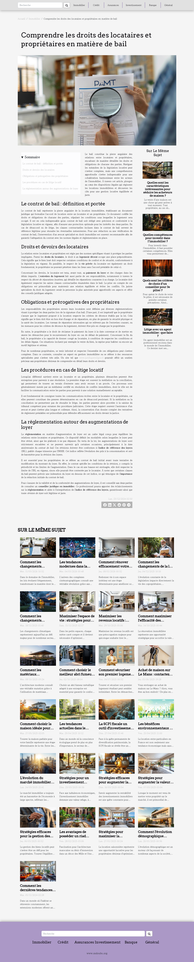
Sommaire (32, 157)
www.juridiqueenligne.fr (91, 357)
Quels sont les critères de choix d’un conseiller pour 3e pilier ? (158, 285)
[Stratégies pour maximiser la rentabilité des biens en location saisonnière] (117, 817)
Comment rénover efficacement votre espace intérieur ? (114, 566)
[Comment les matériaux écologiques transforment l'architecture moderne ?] (38, 655)
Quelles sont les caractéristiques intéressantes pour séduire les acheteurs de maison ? (157, 189)
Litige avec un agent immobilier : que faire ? (158, 333)
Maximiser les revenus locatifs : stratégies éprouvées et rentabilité (115, 622)
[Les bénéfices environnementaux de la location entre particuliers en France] (156, 709)
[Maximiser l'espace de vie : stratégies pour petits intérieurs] (77, 601)
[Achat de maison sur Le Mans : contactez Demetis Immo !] (156, 655)
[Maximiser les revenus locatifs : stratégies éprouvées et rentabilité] (117, 601)
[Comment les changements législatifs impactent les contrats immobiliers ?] (38, 547)
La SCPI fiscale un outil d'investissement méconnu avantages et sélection (116, 730)
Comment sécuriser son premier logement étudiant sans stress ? (116, 674)
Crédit (96, 5)
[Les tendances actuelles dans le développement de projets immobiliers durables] (77, 709)
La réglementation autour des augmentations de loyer (50, 188)
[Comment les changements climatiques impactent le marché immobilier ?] (38, 601)
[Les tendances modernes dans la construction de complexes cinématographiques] (77, 547)
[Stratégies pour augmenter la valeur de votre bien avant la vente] (156, 763)
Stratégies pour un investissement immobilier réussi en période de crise (76, 784)
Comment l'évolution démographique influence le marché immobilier (155, 838)
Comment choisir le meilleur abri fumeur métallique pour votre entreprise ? (77, 676)
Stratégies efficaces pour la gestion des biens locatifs (35, 836)
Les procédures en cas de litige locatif (42, 182)
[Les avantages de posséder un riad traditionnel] (77, 817)
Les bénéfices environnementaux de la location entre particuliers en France (155, 730)
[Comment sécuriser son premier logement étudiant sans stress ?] (117, 655)
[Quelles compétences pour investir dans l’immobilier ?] (157, 222)
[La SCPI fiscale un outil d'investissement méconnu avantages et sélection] (117, 709)
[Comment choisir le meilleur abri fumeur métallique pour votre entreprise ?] (77, 655)
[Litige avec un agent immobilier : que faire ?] (157, 316)
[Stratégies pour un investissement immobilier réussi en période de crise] (77, 763)
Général (168, 5)
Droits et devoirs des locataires (39, 169)
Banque (153, 5)
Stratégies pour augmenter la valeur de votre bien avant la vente (155, 784)
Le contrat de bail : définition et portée (43, 163)
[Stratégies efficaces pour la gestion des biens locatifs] (38, 817)
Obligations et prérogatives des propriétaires (45, 176)
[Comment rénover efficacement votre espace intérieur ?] (117, 547)
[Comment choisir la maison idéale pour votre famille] (38, 709)
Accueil (21, 18)
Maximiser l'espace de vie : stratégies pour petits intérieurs (77, 620)
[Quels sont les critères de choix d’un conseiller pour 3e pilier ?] (157, 268)
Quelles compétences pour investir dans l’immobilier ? (157, 238)
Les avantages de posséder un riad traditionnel (72, 836)
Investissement (133, 5)
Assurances (113, 5)
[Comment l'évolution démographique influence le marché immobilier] (156, 817)
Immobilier (79, 5)
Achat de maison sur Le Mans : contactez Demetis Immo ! (154, 674)
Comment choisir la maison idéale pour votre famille (35, 728)
